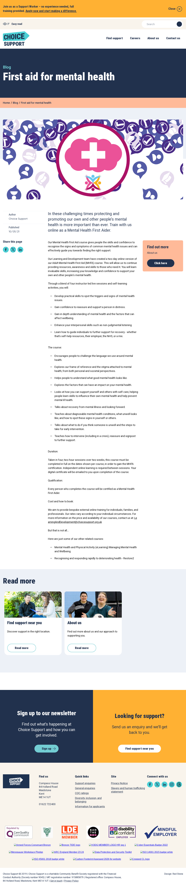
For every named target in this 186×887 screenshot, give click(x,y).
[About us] (93, 604)
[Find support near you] (33, 604)
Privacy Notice (119, 783)
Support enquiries (85, 783)
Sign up (46, 748)
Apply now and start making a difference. (51, 11)
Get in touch (56, 880)
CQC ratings (82, 793)
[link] (6, 251)
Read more (21, 648)
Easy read (17, 23)
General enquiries (85, 788)
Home (6, 102)
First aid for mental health (36, 102)
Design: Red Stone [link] (173, 873)
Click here (160, 263)
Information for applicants (90, 806)
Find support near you (139, 748)
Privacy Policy (71, 880)
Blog (15, 102)
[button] (114, 41)
